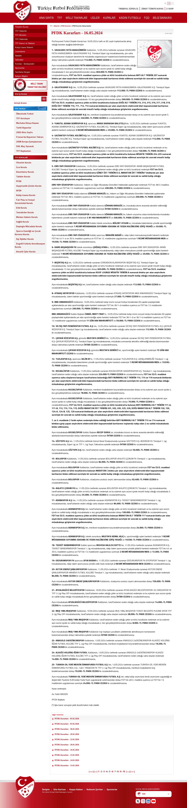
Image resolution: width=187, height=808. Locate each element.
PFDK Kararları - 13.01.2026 (67, 765)
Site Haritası (59, 789)
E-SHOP (170, 8)
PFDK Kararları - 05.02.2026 (67, 719)
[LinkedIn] (148, 801)
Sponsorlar (112, 789)
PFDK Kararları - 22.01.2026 (67, 739)
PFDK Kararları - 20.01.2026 (67, 745)
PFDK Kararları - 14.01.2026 (67, 760)
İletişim (46, 789)
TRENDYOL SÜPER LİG (128, 8)
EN (172, 3)
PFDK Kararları (66, 26)
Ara (44, 99)
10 (124, 771)
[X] (138, 801)
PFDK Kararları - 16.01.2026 (67, 750)
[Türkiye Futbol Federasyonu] (26, 11)
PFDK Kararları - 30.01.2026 (67, 729)
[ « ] (95, 771)
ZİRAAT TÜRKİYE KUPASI (152, 8)
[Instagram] (143, 801)
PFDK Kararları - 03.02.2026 (67, 724)
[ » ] (128, 771)
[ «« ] (91, 771)
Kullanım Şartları (95, 789)
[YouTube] (153, 801)
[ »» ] (132, 771)
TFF (51, 26)
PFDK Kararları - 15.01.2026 (67, 755)
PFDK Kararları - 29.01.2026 (67, 734)
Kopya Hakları (76, 789)
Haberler (56, 26)
